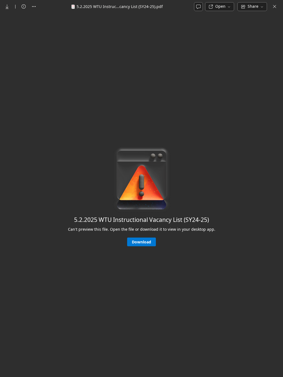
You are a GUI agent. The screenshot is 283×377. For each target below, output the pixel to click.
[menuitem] (7, 6)
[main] (141, 194)
